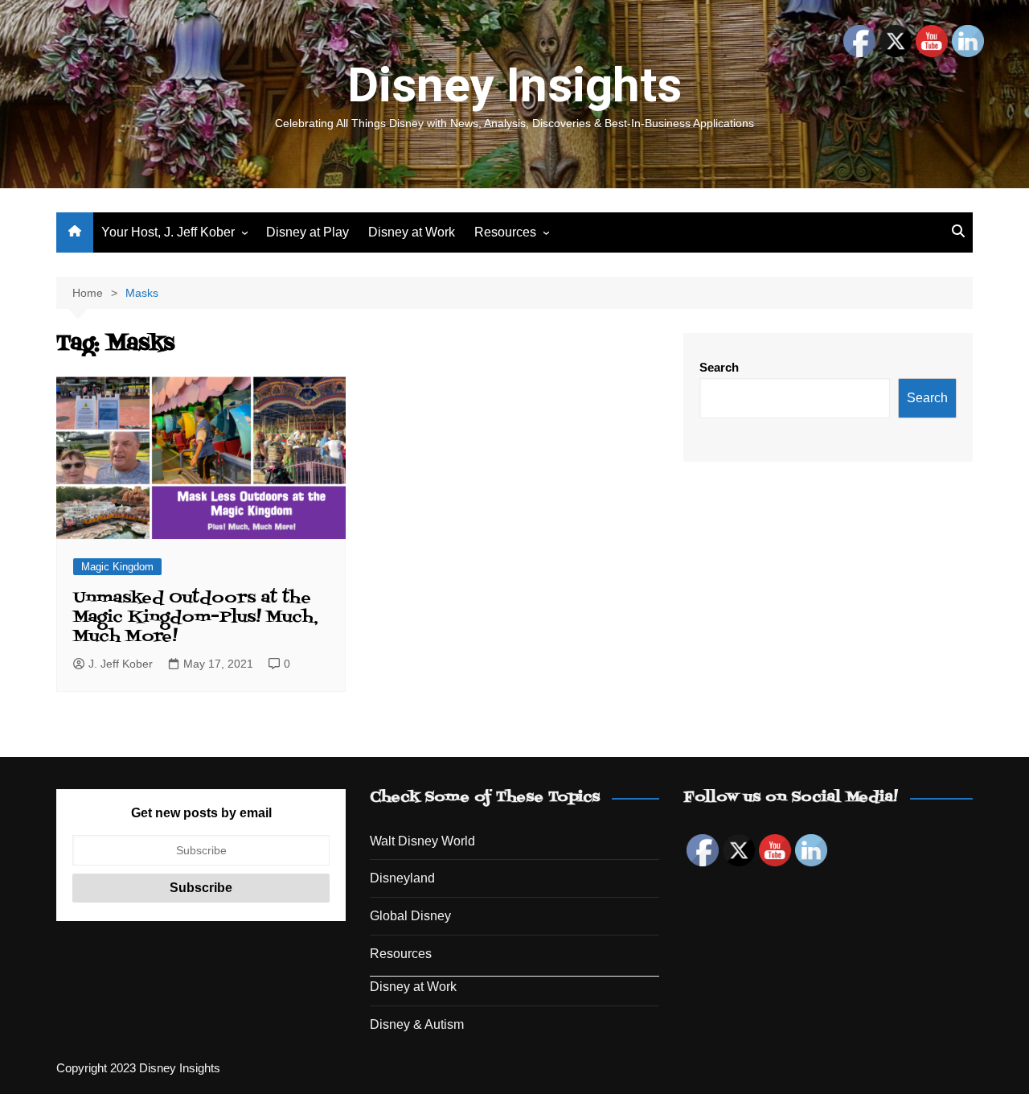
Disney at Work (411, 232)
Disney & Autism (417, 1024)
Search (719, 367)
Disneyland (402, 878)
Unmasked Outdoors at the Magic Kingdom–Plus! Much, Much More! (195, 617)
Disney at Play (307, 232)
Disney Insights (514, 84)
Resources (505, 232)
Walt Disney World (422, 841)
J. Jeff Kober (120, 663)
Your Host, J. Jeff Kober (168, 232)
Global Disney (410, 916)
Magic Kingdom (117, 567)
